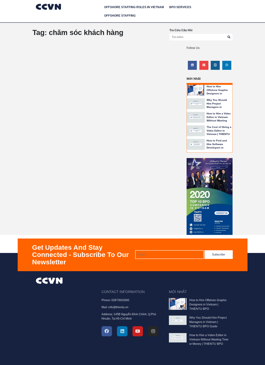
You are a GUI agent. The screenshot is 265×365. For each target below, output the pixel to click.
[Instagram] (226, 65)
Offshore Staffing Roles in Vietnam (134, 7)
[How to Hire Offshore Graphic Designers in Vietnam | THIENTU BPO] (196, 89)
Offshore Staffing (120, 15)
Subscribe (218, 254)
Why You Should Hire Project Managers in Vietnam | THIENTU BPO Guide (218, 107)
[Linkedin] (192, 65)
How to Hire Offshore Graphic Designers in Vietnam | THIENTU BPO (218, 93)
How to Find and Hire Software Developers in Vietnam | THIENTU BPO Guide (218, 147)
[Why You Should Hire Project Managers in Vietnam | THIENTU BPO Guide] (196, 103)
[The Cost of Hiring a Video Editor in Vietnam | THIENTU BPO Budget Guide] (196, 130)
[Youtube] (215, 65)
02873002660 (120, 300)
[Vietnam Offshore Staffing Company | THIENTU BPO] (48, 6)
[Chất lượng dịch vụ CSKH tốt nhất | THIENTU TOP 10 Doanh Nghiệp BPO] (210, 196)
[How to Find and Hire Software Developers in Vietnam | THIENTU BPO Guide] (196, 144)
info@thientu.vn (118, 307)
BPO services (180, 7)
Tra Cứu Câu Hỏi (180, 30)
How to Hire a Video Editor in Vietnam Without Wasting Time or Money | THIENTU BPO (219, 120)
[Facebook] (203, 65)
